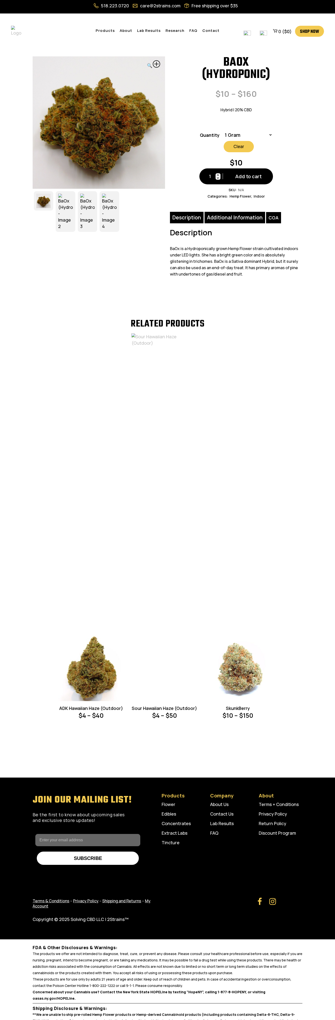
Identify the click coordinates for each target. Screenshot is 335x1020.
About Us (219, 804)
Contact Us (221, 814)
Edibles (169, 814)
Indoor (259, 196)
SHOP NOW (309, 31)
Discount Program (277, 833)
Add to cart (248, 176)
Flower (168, 804)
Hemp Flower (240, 196)
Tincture (171, 842)
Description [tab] (186, 217)
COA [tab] (274, 218)
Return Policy (272, 823)
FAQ (214, 833)
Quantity (209, 135)
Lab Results (222, 823)
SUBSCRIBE (88, 858)
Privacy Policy (273, 814)
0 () (284, 31)
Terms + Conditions (279, 804)
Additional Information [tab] (235, 217)
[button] (153, 65)
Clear (238, 146)
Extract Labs (174, 833)
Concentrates (176, 823)
